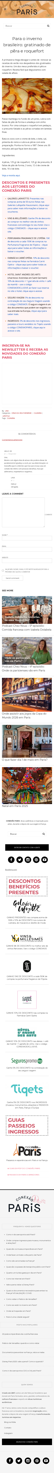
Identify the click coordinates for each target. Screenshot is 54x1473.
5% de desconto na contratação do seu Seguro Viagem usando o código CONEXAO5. (29, 301)
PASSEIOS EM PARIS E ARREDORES (24, 1175)
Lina (7, 411)
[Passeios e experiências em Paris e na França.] (27, 1150)
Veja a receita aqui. (11, 175)
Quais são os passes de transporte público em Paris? (28, 1267)
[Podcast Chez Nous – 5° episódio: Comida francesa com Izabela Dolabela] (27, 610)
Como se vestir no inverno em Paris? (21, 1305)
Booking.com (11, 870)
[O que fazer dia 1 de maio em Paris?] (27, 741)
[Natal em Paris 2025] (27, 785)
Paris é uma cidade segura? (17, 1317)
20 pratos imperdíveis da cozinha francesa (20, 1334)
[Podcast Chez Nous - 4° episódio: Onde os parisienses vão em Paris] (27, 651)
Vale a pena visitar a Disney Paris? (20, 1285)
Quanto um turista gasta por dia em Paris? (24, 1273)
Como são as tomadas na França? (20, 1261)
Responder (12, 454)
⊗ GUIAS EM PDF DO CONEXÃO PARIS (23, 1168)
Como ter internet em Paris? (18, 1279)
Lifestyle (6, 416)
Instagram (8, 1433)
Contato (7, 1428)
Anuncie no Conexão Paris (27, 1442)
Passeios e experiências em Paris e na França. (27, 1160)
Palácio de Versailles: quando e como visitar (20, 1343)
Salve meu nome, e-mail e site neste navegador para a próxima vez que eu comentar (27, 570)
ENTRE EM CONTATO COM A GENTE (27, 847)
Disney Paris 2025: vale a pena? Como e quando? (23, 1361)
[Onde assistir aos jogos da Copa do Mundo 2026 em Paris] (27, 695)
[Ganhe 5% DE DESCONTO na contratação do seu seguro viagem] (27, 1061)
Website (5, 557)
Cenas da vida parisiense (21, 413)
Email (4, 546)
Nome (5, 535)
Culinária (38, 413)
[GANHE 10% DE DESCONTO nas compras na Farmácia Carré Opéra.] (27, 1000)
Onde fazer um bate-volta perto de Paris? (24, 1255)
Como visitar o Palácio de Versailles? (21, 1299)
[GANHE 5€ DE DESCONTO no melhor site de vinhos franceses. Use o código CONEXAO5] (27, 939)
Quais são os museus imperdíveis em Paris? (24, 1249)
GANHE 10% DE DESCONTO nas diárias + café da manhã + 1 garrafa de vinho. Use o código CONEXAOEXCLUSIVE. (27, 1044)
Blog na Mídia (10, 1422)
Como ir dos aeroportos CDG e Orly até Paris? (21, 1371)
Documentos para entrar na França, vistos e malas (23, 1352)
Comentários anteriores (12, 440)
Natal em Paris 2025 (15, 806)
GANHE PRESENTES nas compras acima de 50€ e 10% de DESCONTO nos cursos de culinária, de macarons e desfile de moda (27, 920)
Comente (48, 515)
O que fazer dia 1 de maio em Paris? (25, 759)
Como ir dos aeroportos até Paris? (20, 1234)
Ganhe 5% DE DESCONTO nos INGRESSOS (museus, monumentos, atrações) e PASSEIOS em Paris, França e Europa (27, 1105)
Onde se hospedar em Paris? (18, 1311)
